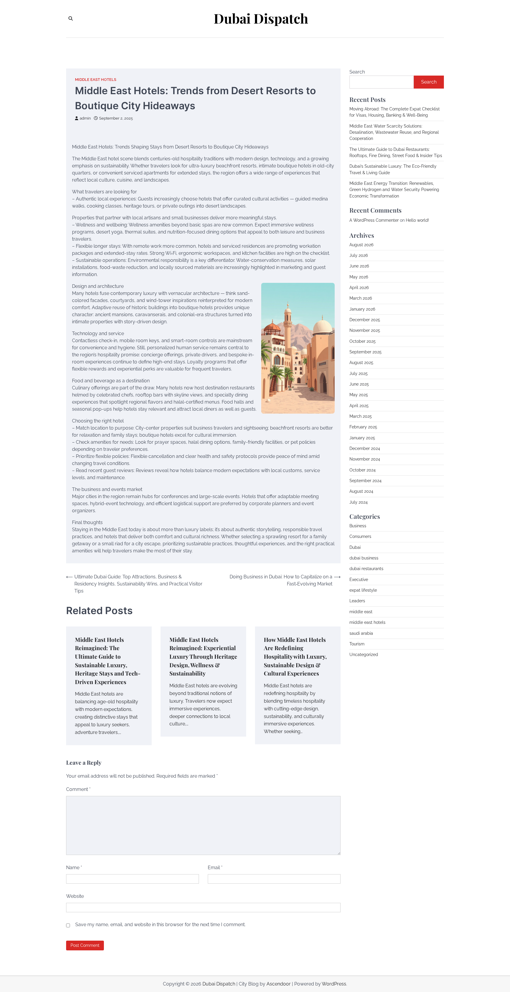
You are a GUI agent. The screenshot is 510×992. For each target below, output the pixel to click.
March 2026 (360, 298)
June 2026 (359, 266)
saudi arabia (361, 633)
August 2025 (361, 362)
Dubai (355, 547)
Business (357, 525)
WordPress (334, 984)
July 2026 (358, 255)
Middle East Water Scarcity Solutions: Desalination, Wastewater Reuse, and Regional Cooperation (394, 132)
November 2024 (364, 459)
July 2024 (358, 502)
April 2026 (359, 287)
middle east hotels (95, 79)
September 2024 (365, 480)
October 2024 (362, 470)
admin (85, 118)
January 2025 (362, 437)
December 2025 (364, 319)
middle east (360, 611)
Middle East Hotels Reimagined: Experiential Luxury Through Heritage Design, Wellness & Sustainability (203, 656)
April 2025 (359, 405)
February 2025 (363, 427)
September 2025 (365, 352)
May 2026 (358, 277)
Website (75, 896)
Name (74, 867)
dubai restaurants (366, 568)
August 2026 (361, 244)
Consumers (360, 536)
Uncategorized (363, 654)
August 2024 (361, 491)
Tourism (356, 644)
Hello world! (417, 220)
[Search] (70, 18)
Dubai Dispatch (261, 18)
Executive (358, 579)
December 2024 (364, 448)
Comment (78, 789)
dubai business (363, 558)
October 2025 (362, 341)
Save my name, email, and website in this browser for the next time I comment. (160, 924)
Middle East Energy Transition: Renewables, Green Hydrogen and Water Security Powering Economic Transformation (394, 189)
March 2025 (360, 416)
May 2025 (358, 394)
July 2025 (358, 373)
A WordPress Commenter (374, 220)
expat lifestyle (363, 590)
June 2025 (359, 384)
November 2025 (364, 330)
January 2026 (362, 309)
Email (215, 867)
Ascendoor (279, 984)
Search (357, 72)
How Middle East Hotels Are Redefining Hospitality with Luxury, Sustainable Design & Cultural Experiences (295, 656)
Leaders (357, 600)
